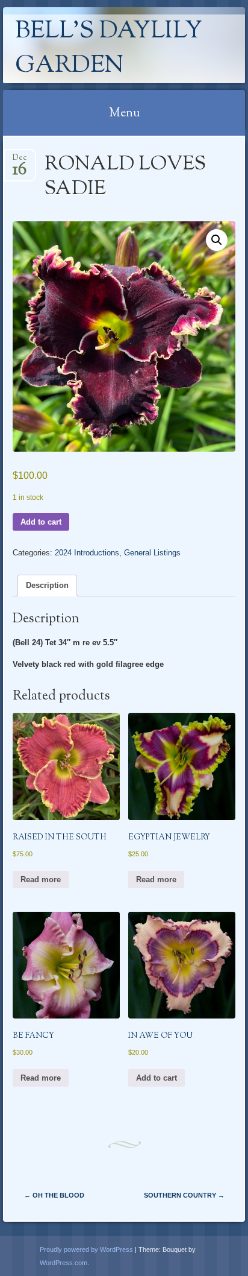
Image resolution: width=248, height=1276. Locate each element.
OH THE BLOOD (54, 1195)
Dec (19, 161)
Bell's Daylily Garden (108, 48)
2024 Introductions (87, 552)
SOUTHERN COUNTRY (184, 1195)
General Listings (152, 552)
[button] (217, 240)
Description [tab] (47, 585)
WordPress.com (63, 1262)
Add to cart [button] (156, 1077)
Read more (40, 879)
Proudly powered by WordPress (86, 1249)
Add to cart (40, 521)
